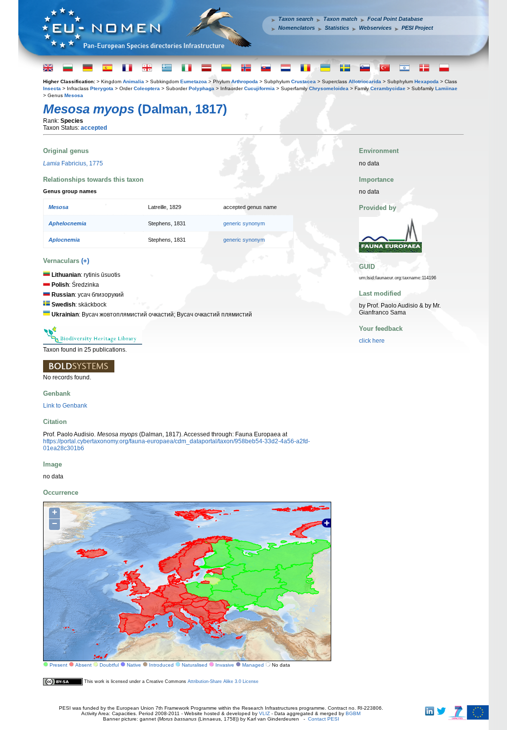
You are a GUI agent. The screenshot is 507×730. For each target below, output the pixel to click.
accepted (94, 127)
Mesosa (73, 95)
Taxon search (295, 19)
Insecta (52, 88)
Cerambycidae (388, 88)
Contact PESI (323, 719)
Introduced (161, 665)
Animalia (133, 81)
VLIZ (264, 713)
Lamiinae (446, 88)
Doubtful (109, 665)
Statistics (337, 28)
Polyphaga (201, 88)
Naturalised (194, 665)
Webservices (375, 28)
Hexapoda (426, 81)
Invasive (224, 665)
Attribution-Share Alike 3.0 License (223, 681)
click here (372, 340)
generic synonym (244, 223)
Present (58, 665)
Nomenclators (296, 28)
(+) (85, 260)
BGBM (353, 713)
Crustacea (303, 81)
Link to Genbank (65, 405)
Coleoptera (147, 88)
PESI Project (417, 28)
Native (134, 665)
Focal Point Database (395, 19)
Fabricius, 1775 (73, 163)
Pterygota (101, 88)
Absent (83, 665)
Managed (253, 665)
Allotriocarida (365, 81)
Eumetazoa (193, 81)
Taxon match (340, 19)
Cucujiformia (259, 88)
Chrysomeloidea (329, 88)
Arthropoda (244, 81)
